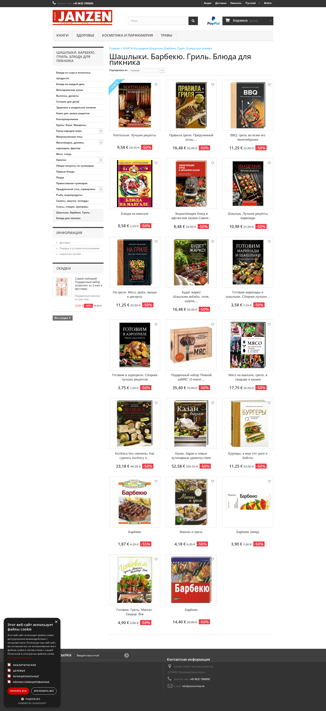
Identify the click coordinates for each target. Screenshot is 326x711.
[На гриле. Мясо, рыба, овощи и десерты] (134, 262)
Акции (207, 3)
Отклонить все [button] (44, 691)
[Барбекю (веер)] (247, 501)
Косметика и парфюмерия (127, 35)
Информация (69, 232)
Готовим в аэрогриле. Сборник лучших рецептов (134, 377)
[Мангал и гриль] (191, 501)
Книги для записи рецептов (73, 113)
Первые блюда (65, 171)
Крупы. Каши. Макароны (71, 125)
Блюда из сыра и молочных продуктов (73, 75)
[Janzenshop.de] (87, 17)
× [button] (56, 621)
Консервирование (67, 119)
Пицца (60, 177)
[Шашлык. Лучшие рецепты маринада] (247, 183)
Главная (114, 48)
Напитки (61, 160)
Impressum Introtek (70, 254)
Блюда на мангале (134, 214)
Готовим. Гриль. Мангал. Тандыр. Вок (134, 612)
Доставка (220, 3)
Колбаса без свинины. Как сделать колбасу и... (134, 456)
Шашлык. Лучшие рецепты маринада (248, 216)
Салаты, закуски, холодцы (72, 200)
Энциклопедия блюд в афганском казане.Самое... (191, 216)
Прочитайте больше (19, 657)
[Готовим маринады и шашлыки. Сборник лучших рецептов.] (247, 262)
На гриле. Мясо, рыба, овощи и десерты (135, 294)
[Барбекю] (134, 501)
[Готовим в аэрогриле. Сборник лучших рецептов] (134, 345)
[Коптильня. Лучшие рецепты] (134, 105)
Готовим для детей (67, 101)
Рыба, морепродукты (69, 195)
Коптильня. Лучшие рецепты (134, 135)
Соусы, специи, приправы (72, 206)
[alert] (32, 662)
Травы (166, 35)
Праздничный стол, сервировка (75, 189)
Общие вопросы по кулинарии (75, 165)
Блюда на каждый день (70, 84)
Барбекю (134, 532)
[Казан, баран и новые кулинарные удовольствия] (191, 423)
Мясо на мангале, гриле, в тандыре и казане (247, 377)
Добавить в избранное (155, 85)
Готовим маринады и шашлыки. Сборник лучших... (248, 294)
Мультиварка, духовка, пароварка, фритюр (70, 145)
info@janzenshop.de (193, 686)
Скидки (63, 268)
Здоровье (85, 35)
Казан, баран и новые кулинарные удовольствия (191, 456)
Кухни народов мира (69, 131)
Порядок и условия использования (79, 248)
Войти (267, 3)
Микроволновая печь (69, 136)
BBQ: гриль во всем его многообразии (247, 137)
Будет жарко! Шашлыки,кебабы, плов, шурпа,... (191, 297)
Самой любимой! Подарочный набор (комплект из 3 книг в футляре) (88, 283)
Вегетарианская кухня (69, 90)
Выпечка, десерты (67, 95)
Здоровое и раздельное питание (76, 107)
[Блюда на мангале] (134, 183)
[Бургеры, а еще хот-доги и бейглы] (247, 423)
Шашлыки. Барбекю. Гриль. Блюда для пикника (73, 215)
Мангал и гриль (191, 532)
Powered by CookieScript (32, 703)
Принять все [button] (18, 691)
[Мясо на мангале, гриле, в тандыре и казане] (247, 345)
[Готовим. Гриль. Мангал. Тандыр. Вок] (134, 579)
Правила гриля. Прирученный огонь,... (191, 137)
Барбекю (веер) (247, 532)
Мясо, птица (63, 154)
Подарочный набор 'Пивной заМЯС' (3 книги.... (191, 377)
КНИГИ (62, 35)
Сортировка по (118, 70)
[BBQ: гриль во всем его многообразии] (247, 105)
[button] (32, 699)
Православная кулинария (72, 183)
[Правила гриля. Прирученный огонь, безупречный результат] (191, 105)
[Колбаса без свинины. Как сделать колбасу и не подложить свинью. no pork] (134, 423)
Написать (236, 3)
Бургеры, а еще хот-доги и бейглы (248, 456)
